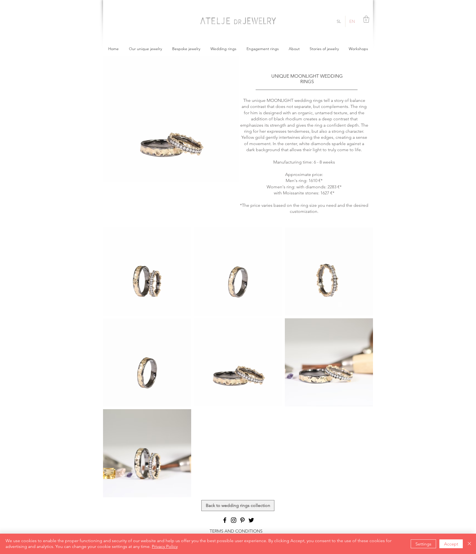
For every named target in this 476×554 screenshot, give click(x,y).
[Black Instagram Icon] (233, 520)
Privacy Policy (165, 546)
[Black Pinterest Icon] (242, 520)
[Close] (469, 544)
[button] (366, 19)
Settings (423, 544)
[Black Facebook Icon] (224, 520)
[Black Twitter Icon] (251, 520)
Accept (451, 544)
